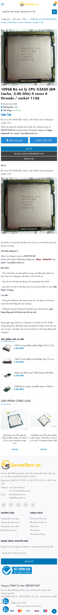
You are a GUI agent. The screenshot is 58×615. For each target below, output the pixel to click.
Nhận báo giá (15, 140)
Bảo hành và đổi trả (38, 522)
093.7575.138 (44, 140)
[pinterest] (25, 505)
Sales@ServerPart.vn (17, 497)
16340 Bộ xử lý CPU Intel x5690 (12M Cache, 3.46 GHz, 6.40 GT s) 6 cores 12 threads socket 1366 (43, 438)
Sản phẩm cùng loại (16, 400)
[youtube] (18, 505)
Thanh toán (34, 526)
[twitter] (3, 505)
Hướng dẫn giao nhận (10, 526)
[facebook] (11, 505)
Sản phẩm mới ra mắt (12, 339)
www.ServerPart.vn (17, 487)
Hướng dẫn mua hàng (10, 518)
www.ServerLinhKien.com (19, 490)
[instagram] (33, 505)
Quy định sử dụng (37, 534)
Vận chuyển (35, 530)
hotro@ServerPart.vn (29, 133)
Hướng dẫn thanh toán (10, 522)
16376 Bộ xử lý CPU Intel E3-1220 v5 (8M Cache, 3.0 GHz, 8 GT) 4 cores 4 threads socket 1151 (14, 439)
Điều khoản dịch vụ (9, 530)
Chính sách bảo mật (38, 518)
